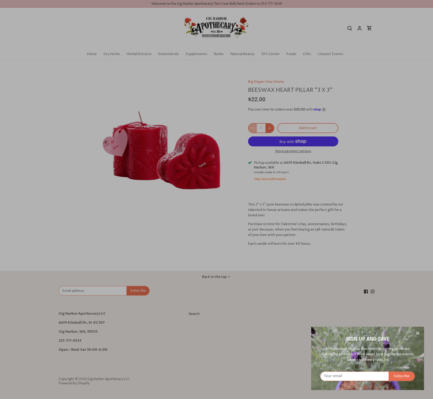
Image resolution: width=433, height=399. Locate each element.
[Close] (418, 333)
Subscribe (402, 376)
